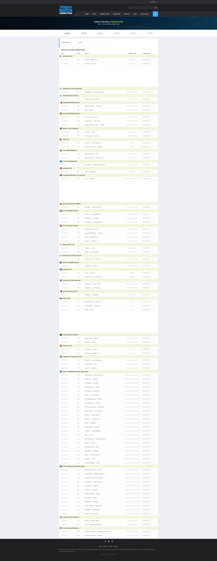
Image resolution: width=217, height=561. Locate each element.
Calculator (144, 14)
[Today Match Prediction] (65, 9)
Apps (135, 14)
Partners (105, 546)
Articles (127, 14)
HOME (86, 14)
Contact (116, 546)
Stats (94, 14)
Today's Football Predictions (110, 24)
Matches (67, 33)
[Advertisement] (108, 76)
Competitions (104, 14)
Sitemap (110, 546)
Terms (100, 546)
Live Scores (116, 14)
